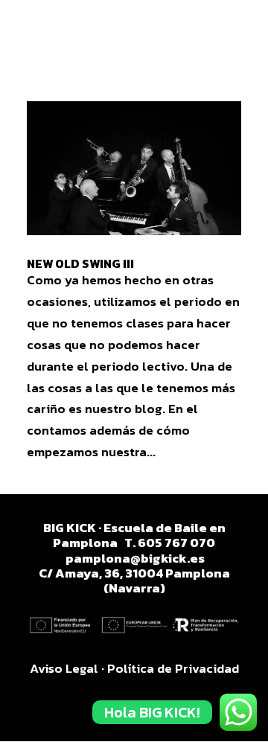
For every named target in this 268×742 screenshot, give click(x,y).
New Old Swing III (80, 263)
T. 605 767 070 (169, 542)
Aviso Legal (64, 668)
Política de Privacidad (173, 668)
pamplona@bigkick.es (135, 558)
